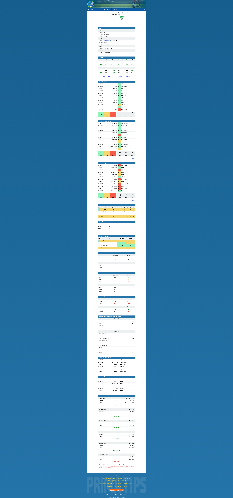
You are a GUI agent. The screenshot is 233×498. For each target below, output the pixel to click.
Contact (125, 494)
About (120, 494)
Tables (97, 9)
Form (108, 9)
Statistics (115, 9)
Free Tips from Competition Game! (116, 77)
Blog (122, 9)
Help (107, 494)
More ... (133, 158)
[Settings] (145, 10)
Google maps (107, 44)
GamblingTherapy (117, 486)
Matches (90, 9)
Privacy (111, 494)
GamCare (125, 486)
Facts (103, 9)
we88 (116, 475)
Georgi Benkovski (107, 40)
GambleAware (109, 486)
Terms (116, 494)
